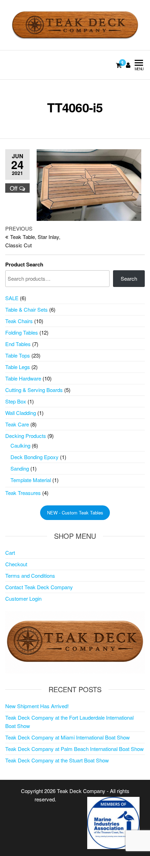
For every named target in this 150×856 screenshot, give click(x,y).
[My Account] (128, 65)
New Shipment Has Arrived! (37, 706)
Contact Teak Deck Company (39, 587)
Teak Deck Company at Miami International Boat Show (67, 737)
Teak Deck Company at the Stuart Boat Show (57, 760)
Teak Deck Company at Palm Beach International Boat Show (74, 748)
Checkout (16, 564)
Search (129, 278)
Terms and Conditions (30, 575)
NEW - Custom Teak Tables (75, 512)
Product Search (24, 264)
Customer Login (23, 598)
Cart (10, 552)
